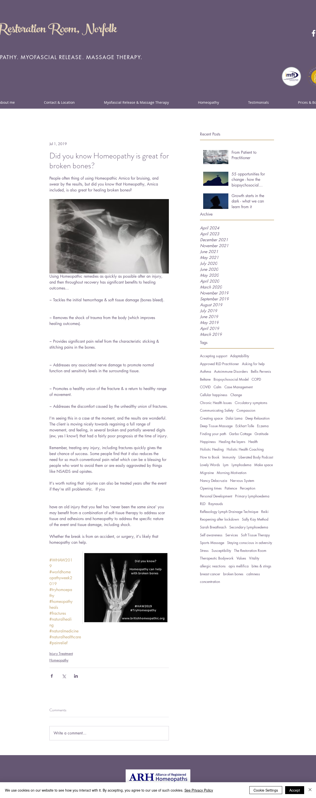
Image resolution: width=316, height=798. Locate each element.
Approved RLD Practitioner (219, 363)
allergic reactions (213, 566)
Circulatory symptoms (251, 402)
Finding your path (213, 433)
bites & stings (261, 566)
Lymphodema (241, 464)
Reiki (265, 511)
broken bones (233, 574)
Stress (204, 550)
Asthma (205, 371)
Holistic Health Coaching (245, 449)
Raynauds (215, 503)
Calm (217, 387)
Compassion (246, 410)
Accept (294, 790)
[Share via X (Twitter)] (63, 676)
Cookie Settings (266, 790)
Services (231, 535)
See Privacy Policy (198, 790)
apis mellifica (239, 566)
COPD (256, 379)
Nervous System (242, 480)
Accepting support (213, 356)
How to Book (209, 457)
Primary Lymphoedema (252, 496)
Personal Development (216, 496)
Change (236, 394)
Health (253, 441)
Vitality (254, 558)
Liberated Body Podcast (255, 457)
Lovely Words (210, 464)
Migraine (207, 472)
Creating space (211, 418)
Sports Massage (212, 542)
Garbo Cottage (240, 433)
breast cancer (210, 574)
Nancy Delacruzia (213, 480)
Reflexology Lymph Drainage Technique (229, 511)
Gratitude (261, 433)
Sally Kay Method (255, 519)
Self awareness (211, 535)
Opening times (211, 488)
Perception (247, 488)
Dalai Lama (234, 418)
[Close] (310, 790)
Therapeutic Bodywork (217, 558)
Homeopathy (58, 660)
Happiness (208, 441)
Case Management (238, 387)
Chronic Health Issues (216, 402)
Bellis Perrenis (261, 371)
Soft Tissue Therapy (255, 535)
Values (241, 558)
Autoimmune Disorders (231, 371)
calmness (253, 574)
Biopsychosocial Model (231, 379)
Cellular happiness (213, 394)
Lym (226, 464)
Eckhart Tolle (245, 426)
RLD (202, 503)
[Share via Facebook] (51, 676)
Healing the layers (232, 441)
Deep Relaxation (257, 418)
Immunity (229, 457)
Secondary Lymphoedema (248, 527)
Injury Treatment (61, 653)
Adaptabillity (239, 356)
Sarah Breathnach (213, 527)
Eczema (263, 426)
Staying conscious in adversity (249, 542)
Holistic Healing (212, 449)
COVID (205, 387)
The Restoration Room (250, 550)
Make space (263, 464)
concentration (210, 581)
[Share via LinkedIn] (76, 676)
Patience (231, 488)
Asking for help (253, 363)
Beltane (205, 379)
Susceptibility (221, 550)
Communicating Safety (217, 410)
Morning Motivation (231, 472)
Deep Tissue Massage (216, 426)
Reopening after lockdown (219, 519)
